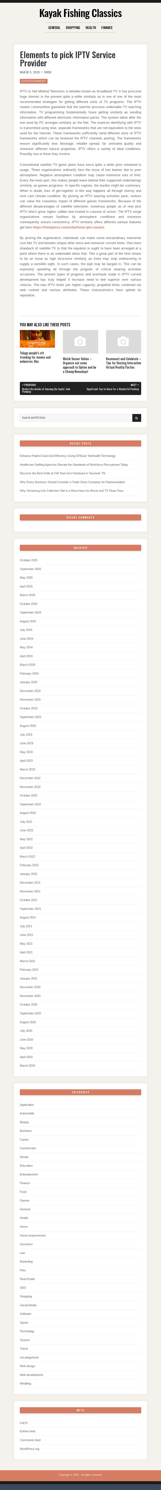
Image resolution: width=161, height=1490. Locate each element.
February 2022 (29, 865)
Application (27, 1104)
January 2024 (28, 682)
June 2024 (26, 638)
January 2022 (28, 874)
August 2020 (28, 1022)
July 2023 (26, 734)
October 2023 (28, 708)
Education (26, 1165)
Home (24, 1226)
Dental (24, 1157)
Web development (31, 1374)
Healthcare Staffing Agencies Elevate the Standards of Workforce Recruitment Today (74, 464)
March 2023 (27, 769)
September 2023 (30, 717)
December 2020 (30, 987)
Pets (23, 1270)
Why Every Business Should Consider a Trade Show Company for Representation (72, 482)
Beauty (24, 1122)
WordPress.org (29, 1448)
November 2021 (30, 891)
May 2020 (26, 1048)
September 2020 (30, 1013)
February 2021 (29, 969)
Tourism (25, 1340)
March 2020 (27, 1065)
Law (22, 1253)
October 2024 (28, 603)
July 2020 (26, 1030)
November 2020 (30, 996)
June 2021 (26, 934)
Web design (27, 1366)
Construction (28, 1148)
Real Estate (27, 1279)
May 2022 (26, 839)
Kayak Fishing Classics (80, 12)
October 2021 (28, 900)
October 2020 (28, 1004)
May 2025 (26, 577)
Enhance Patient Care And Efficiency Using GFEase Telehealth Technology (68, 455)
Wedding (25, 1383)
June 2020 (26, 1039)
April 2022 (26, 847)
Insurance (26, 1244)
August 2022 (28, 812)
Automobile (27, 1113)
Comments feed (30, 1440)
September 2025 (30, 569)
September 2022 (30, 804)
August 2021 (28, 917)
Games (24, 1200)
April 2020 (26, 1057)
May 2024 (26, 647)
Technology (27, 1331)
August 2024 (28, 621)
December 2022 (30, 778)
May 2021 (26, 943)
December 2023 (30, 691)
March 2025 (27, 595)
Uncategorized (29, 1357)
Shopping (73, 27)
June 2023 (26, 743)
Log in (23, 1422)
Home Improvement (33, 1235)
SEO (23, 1287)
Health (91, 27)
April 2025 (26, 586)
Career (24, 1139)
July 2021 (26, 926)
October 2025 (28, 560)
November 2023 (30, 699)
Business (26, 1130)
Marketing (26, 1261)
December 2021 (30, 882)
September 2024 (30, 612)
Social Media (28, 1305)
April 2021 (26, 952)
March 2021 (27, 961)
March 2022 (27, 856)
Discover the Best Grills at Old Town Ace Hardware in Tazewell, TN (62, 473)
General (54, 27)
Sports (24, 1322)
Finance (107, 27)
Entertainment (34, 81)
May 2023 (26, 752)
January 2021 (28, 978)
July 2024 (26, 629)
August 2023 (28, 725)
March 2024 (27, 664)
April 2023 (26, 760)
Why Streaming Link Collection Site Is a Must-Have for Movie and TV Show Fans (71, 490)
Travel (24, 1348)
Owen (47, 72)
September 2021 (30, 908)
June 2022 (26, 830)
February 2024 (29, 673)
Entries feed (27, 1431)
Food (23, 1191)
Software (25, 1313)
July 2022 (26, 821)
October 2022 (28, 795)
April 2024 (26, 656)
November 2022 (30, 786)
